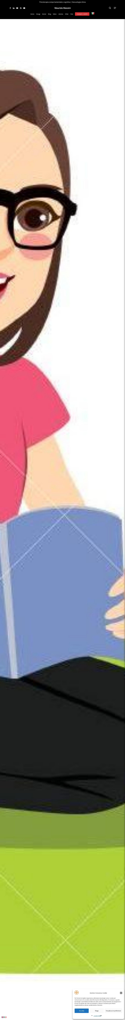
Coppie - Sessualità (56, 533)
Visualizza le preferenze (113, 1011)
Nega (96, 1011)
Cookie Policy (97, 1016)
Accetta (81, 1011)
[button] (121, 993)
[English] (2, 1017)
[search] (110, 8)
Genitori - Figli (70, 533)
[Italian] (93, 14)
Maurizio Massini (62, 8)
